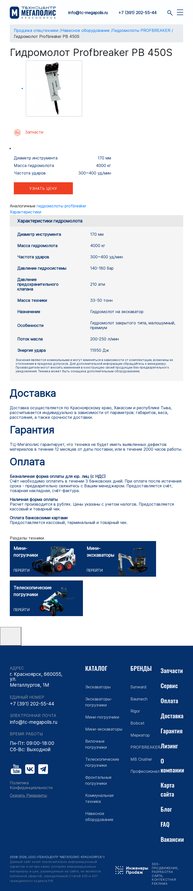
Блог (166, 808)
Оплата (169, 700)
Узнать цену (43, 188)
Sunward (138, 686)
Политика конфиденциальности (31, 785)
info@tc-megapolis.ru (88, 12)
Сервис (169, 685)
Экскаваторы (98, 686)
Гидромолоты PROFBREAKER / (142, 30)
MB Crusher (141, 759)
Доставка (172, 715)
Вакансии (172, 839)
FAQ (165, 823)
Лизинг (169, 745)
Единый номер (27, 697)
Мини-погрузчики (102, 717)
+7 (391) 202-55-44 (137, 12)
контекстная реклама (164, 881)
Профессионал (145, 771)
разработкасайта (162, 874)
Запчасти (172, 670)
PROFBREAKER (145, 747)
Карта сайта (167, 789)
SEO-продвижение (165, 866)
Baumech (139, 698)
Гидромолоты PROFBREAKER (61, 205)
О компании (172, 765)
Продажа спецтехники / (37, 30)
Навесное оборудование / (86, 30)
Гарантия (171, 730)
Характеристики (25, 211)
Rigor (135, 711)
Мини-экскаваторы (103, 729)
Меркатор (140, 735)
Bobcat (137, 723)
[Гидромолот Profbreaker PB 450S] (54, 89)
